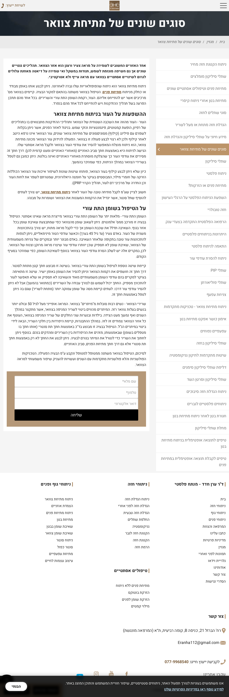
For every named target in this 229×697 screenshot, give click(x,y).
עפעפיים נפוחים (213, 331)
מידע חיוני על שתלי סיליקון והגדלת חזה (195, 137)
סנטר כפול (65, 547)
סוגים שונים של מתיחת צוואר (203, 149)
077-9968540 (177, 662)
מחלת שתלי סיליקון (210, 428)
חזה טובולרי (217, 210)
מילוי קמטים (140, 606)
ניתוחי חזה (218, 506)
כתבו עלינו (218, 533)
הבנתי (16, 686)
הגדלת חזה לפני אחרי (133, 506)
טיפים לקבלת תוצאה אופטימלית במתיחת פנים (193, 462)
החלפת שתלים (138, 519)
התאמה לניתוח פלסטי (209, 246)
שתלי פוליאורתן (213, 282)
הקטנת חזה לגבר (137, 533)
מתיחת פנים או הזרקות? (207, 185)
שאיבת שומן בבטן (60, 526)
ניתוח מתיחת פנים (59, 513)
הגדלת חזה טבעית (136, 513)
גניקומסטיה (140, 526)
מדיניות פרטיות (214, 540)
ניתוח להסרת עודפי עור (208, 258)
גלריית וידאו (217, 561)
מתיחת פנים (111, 92)
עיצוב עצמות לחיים (59, 561)
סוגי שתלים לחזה (212, 113)
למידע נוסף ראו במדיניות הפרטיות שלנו (194, 689)
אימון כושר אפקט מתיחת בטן (203, 319)
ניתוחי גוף (218, 513)
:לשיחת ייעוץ (15, 5)
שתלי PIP (218, 270)
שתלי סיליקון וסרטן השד (206, 379)
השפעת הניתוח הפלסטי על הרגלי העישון (194, 197)
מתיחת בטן (65, 519)
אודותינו (220, 567)
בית (223, 499)
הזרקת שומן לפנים (135, 599)
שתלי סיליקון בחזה (211, 343)
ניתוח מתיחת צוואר (55, 192)
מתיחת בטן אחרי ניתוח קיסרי (203, 100)
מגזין (222, 547)
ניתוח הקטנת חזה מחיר (208, 64)
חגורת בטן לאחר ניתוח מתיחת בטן (199, 416)
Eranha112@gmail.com (198, 643)
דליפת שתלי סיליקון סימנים (204, 367)
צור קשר (219, 574)
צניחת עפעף (216, 294)
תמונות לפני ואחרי (212, 554)
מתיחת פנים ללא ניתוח (132, 585)
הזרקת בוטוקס (138, 592)
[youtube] (111, 672)
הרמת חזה (142, 547)
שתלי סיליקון (215, 161)
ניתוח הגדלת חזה (137, 499)
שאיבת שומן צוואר (59, 533)
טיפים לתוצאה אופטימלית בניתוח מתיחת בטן (193, 443)
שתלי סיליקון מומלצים (208, 76)
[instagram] (95, 672)
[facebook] (126, 672)
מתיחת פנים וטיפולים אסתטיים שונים (196, 88)
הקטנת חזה (141, 540)
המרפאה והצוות (214, 526)
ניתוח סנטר (64, 540)
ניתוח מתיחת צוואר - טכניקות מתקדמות (195, 307)
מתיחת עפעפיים (61, 554)
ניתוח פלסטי (216, 173)
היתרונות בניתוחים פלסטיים (204, 234)
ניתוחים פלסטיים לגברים (206, 404)
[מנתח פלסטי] (114, 5)
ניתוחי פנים (217, 519)
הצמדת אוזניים (62, 506)
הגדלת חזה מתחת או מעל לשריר (200, 125)
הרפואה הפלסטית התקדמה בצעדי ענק (195, 222)
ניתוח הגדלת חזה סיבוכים (206, 391)
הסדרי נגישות (216, 581)
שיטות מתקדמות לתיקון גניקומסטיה (197, 355)
